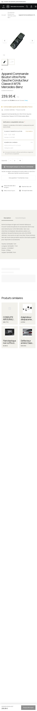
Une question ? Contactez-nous (18, 178)
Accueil (4, 15)
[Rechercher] (27, 6)
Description (7, 218)
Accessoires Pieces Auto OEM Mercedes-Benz (12, 15)
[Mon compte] (31, 6)
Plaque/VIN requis (28, 707)
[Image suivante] (32, 41)
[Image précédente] (5, 41)
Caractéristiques (20, 218)
